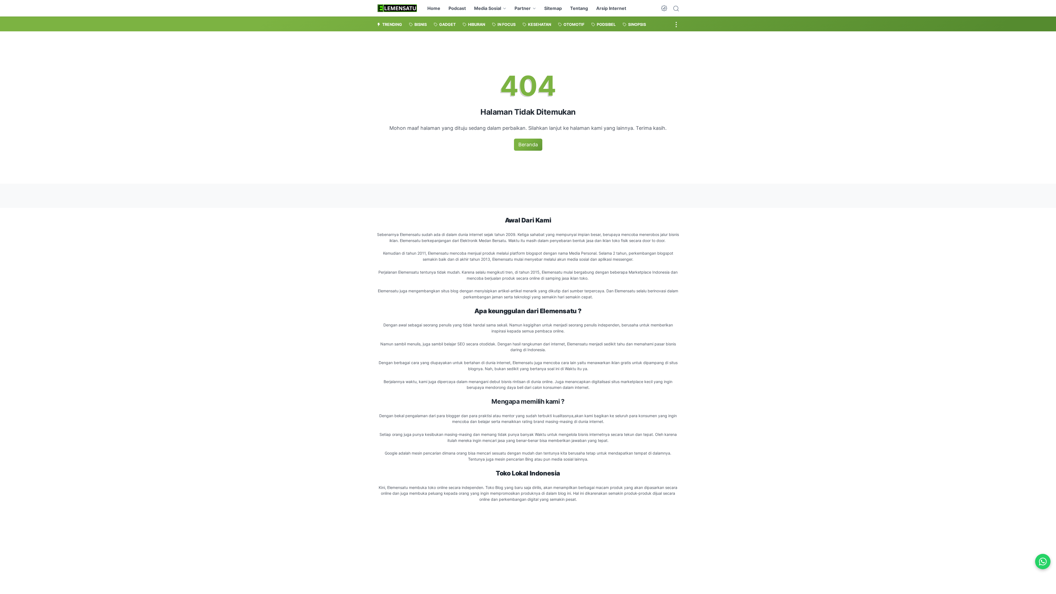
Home (433, 8)
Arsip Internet (611, 8)
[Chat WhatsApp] (1042, 561)
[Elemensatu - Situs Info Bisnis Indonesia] (397, 8)
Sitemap (553, 8)
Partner (523, 8)
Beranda (528, 144)
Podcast (457, 8)
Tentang (579, 8)
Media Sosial (487, 8)
